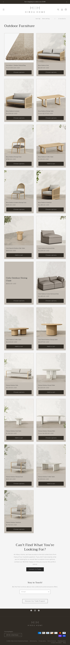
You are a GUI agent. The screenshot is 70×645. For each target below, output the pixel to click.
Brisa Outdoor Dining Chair (14, 157)
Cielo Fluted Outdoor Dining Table (48, 339)
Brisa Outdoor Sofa (43, 65)
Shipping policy (62, 641)
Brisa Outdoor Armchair (45, 202)
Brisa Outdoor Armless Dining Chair (16, 202)
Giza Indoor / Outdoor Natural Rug (16, 65)
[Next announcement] (67, 2)
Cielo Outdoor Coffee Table (13, 339)
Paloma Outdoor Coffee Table (46, 477)
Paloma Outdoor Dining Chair (14, 477)
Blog (64, 642)
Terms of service (52, 641)
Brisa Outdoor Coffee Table (45, 157)
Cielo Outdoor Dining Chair (16, 279)
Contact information (56, 642)
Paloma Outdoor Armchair (13, 522)
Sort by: (38, 18)
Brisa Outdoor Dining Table (46, 111)
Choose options (18, 72)
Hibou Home (14, 641)
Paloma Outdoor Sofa (12, 385)
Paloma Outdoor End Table (13, 431)
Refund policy (33, 641)
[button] (3, 9)
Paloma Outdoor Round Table (46, 385)
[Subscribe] (48, 592)
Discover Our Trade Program (35, 601)
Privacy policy (42, 641)
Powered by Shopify (23, 641)
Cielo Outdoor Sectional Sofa (46, 248)
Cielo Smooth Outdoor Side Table (15, 248)
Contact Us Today (35, 569)
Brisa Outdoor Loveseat (12, 111)
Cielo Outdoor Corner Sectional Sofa (48, 294)
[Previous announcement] (3, 2)
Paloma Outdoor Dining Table (46, 431)
